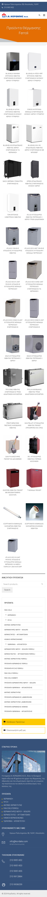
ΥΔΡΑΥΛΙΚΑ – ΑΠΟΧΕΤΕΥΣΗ (17, 644)
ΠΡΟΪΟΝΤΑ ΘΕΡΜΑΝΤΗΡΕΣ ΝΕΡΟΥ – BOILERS (20, 683)
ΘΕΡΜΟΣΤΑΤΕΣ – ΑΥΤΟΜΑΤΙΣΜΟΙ (16, 634)
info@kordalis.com (19, 841)
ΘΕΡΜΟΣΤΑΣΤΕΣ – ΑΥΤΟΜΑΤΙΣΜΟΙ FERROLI (19, 654)
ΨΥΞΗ (10, 620)
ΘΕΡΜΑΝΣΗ (12, 615)
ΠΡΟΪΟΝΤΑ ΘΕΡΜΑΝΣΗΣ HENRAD (16, 707)
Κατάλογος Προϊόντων (16, 722)
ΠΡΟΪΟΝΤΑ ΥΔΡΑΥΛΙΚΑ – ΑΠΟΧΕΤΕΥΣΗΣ (18, 687)
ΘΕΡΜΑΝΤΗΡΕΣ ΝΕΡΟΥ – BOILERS (16, 630)
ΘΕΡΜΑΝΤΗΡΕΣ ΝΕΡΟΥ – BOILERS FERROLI (19, 649)
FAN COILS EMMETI (11, 678)
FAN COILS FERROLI (11, 673)
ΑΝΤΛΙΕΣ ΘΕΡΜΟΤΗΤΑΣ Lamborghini (17, 702)
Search (7, 590)
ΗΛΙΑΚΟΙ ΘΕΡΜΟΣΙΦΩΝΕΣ (13, 639)
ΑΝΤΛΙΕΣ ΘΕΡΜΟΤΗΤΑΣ (12, 625)
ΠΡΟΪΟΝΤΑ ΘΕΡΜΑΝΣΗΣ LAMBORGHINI (18, 697)
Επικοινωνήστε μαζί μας (16, 730)
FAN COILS (8, 610)
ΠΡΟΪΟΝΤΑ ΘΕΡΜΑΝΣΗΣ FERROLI (16, 663)
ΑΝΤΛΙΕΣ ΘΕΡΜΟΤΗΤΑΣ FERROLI (15, 659)
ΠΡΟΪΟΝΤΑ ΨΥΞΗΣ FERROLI (13, 668)
